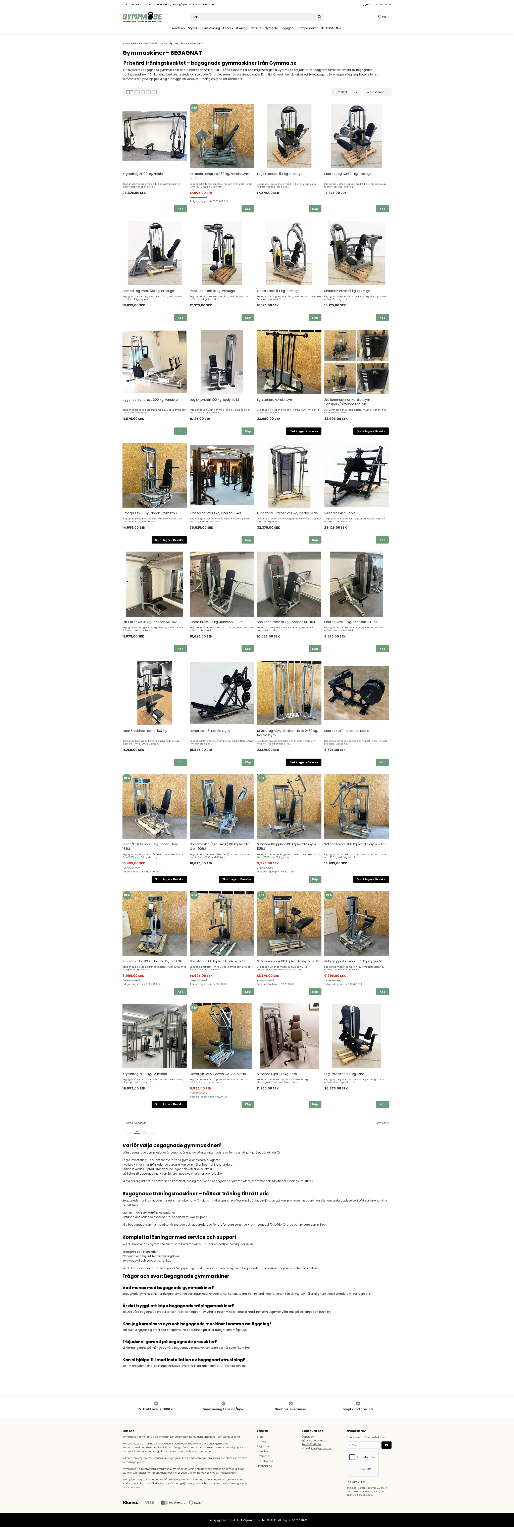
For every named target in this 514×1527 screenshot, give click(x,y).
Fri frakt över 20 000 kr (138, 4)
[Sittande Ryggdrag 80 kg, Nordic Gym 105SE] (261, 778)
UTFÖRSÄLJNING (332, 28)
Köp (181, 208)
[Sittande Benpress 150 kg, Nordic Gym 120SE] (194, 108)
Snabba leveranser (203, 4)
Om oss (261, 1441)
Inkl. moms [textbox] (381, 4)
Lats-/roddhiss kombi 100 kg (144, 730)
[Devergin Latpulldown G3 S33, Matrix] (194, 1008)
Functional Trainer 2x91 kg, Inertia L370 (287, 513)
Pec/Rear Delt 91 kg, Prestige (212, 291)
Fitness (228, 28)
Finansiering (264, 1466)
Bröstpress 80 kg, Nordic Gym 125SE (150, 513)
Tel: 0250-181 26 (311, 1444)
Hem (125, 43)
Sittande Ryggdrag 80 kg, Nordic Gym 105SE (286, 846)
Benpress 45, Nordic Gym (210, 730)
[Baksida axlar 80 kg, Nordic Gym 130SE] (127, 895)
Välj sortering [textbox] (375, 92)
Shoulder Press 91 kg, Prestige (347, 291)
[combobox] (383, 4)
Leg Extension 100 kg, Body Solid (214, 399)
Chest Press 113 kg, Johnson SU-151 (216, 622)
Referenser (263, 1456)
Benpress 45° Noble (340, 513)
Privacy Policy (372, 1491)
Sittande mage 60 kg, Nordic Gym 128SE (288, 961)
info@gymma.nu (321, 1448)
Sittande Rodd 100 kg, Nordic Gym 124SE (355, 844)
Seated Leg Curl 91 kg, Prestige (348, 173)
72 (355, 92)
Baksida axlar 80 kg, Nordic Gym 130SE (152, 961)
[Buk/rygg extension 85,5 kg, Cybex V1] (328, 895)
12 (339, 92)
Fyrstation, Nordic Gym (275, 399)
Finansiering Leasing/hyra (171, 4)
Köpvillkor (262, 1451)
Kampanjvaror (308, 28)
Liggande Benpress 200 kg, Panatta (150, 399)
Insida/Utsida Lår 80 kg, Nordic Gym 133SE (150, 846)
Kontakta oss (265, 1461)
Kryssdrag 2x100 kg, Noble (142, 173)
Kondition (178, 28)
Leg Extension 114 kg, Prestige (279, 173)
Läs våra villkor (356, 1482)
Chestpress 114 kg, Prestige (278, 291)
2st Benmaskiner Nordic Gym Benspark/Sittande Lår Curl (347, 401)
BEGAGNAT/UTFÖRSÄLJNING (149, 43)
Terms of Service (356, 1494)
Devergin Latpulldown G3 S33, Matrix (218, 1074)
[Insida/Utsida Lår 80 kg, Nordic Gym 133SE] (127, 778)
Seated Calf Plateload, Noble (346, 730)
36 (347, 92)
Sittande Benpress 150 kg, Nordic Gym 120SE (219, 176)
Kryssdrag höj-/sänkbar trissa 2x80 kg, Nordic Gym (287, 732)
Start (260, 1436)
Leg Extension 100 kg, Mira (344, 1074)
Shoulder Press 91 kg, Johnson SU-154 (286, 622)
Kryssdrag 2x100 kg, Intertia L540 (215, 513)
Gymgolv (271, 28)
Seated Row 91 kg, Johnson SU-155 (351, 622)
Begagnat (288, 28)
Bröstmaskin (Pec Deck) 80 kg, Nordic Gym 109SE (219, 846)
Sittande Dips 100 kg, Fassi (277, 1074)
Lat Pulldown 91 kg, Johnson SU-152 (149, 622)
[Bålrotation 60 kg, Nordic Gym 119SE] (194, 895)
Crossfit (256, 28)
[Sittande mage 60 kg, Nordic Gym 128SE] (261, 895)
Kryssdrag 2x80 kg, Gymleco (144, 1074)
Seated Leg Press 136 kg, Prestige (148, 291)
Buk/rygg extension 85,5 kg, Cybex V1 (353, 961)
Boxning (241, 28)
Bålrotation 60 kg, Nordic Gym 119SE (217, 961)
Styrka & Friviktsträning (204, 28)
